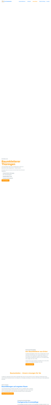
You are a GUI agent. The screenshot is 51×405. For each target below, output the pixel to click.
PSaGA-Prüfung (42, 1)
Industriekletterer (22, 1)
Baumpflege (35, 1)
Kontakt (47, 1)
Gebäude (29, 1)
